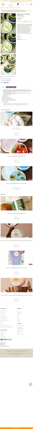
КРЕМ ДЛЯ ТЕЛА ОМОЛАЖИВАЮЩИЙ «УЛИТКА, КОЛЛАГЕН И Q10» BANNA (16, 183)
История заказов (3, 336)
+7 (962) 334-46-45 (11, 0)
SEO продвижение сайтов (16, 355)
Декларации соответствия (21, 328)
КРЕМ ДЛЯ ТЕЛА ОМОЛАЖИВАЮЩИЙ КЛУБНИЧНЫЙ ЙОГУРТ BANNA (16, 156)
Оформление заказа (20, 331)
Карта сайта (19, 321)
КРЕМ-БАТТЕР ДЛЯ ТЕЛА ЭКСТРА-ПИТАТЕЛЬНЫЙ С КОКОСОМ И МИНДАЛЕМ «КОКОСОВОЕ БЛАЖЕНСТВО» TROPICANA (16, 240)
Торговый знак (19, 312)
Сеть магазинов (19, 313)
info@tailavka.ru (18, 0)
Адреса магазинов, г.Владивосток (5, 346)
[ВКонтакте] (4, 82)
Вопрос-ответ (3, 321)
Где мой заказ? (23, 0)
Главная (2, 10)
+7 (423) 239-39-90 (5, 0)
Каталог (6, 10)
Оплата (18, 332)
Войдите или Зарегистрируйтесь (16, 428)
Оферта (2, 324)
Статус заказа (3, 316)
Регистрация (2, 333)
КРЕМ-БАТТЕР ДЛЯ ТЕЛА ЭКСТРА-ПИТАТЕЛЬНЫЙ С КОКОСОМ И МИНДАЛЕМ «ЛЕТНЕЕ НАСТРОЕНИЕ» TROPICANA (16, 295)
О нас (18, 310)
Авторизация (3, 332)
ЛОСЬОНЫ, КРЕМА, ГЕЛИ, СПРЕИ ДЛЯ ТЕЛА (19, 10)
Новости (18, 316)
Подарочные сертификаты (4, 320)
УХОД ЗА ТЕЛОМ (10, 10)
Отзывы (18, 317)
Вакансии (18, 320)
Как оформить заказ (4, 310)
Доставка (2, 313)
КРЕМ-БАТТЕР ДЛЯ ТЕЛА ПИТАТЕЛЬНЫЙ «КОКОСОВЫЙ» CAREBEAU (16, 213)
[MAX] (8, 82)
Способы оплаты (3, 312)
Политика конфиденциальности (5, 325)
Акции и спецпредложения (5, 317)
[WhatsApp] (6, 82)
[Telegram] (5, 82)
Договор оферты (19, 327)
